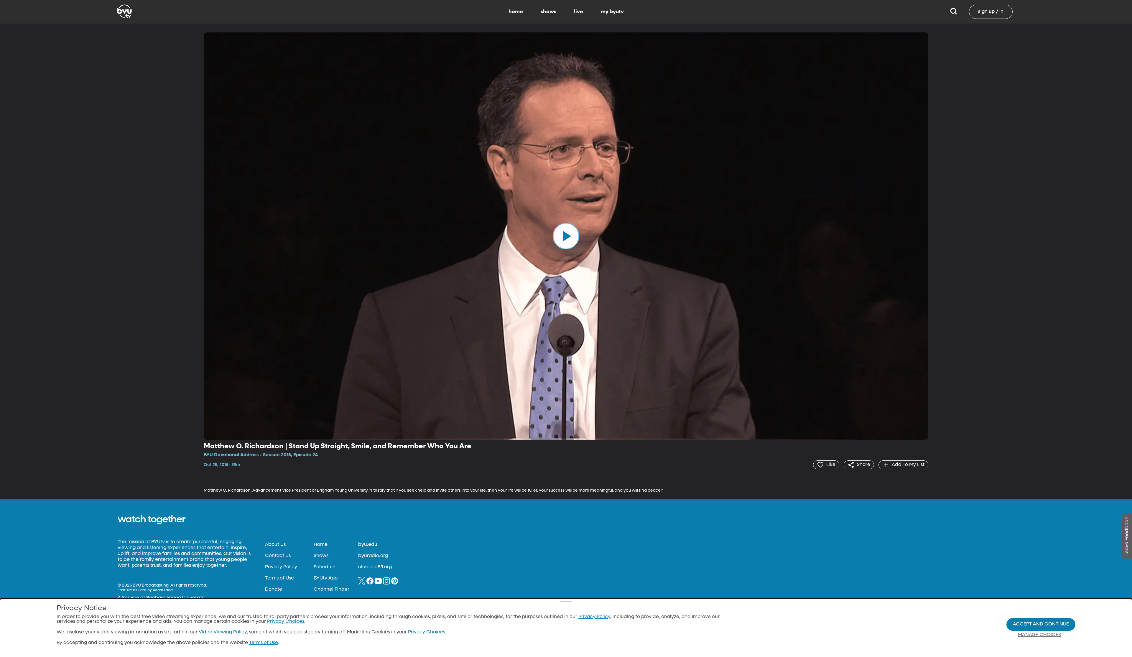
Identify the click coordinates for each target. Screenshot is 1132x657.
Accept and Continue (1041, 624)
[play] (566, 236)
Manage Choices (1039, 635)
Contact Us (278, 556)
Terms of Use (279, 578)
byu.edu (367, 544)
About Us (275, 544)
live (578, 11)
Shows (321, 556)
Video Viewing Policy (223, 632)
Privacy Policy (281, 567)
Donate (273, 589)
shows (548, 11)
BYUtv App (326, 578)
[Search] (953, 12)
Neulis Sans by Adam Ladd (150, 590)
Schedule (324, 567)
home (516, 11)
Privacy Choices (426, 632)
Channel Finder (331, 589)
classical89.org (375, 567)
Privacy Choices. (286, 621)
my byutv (612, 11)
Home (321, 544)
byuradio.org (373, 556)
